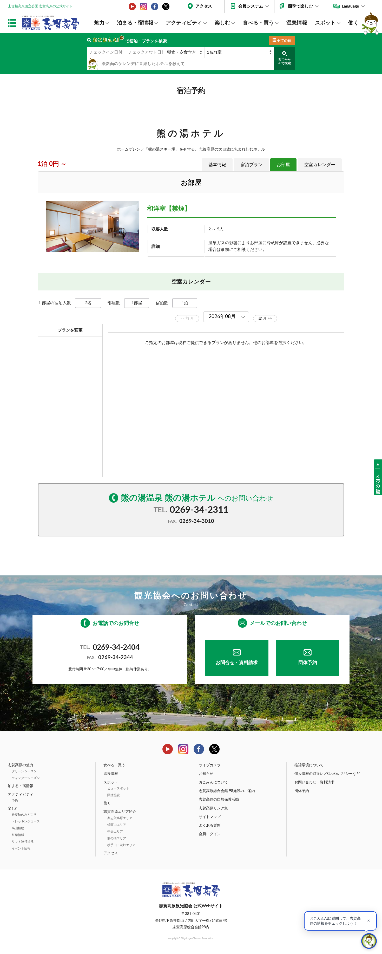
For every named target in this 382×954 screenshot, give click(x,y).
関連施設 (113, 795)
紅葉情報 (18, 834)
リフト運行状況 (23, 841)
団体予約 (307, 662)
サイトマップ (210, 817)
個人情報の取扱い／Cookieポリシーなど (327, 774)
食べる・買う (258, 22)
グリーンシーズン (24, 771)
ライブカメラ (210, 765)
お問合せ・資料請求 (237, 662)
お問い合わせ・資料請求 (314, 782)
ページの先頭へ (378, 481)
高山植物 (18, 828)
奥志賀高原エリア (119, 818)
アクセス (203, 6)
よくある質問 (210, 825)
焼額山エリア (116, 824)
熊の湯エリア (116, 838)
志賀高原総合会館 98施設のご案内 (227, 791)
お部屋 (283, 165)
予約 (15, 800)
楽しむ (222, 22)
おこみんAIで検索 (284, 61)
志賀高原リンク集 (213, 808)
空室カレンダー (319, 165)
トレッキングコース (26, 821)
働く (353, 22)
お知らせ (206, 774)
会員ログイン (210, 834)
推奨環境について (309, 765)
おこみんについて (213, 782)
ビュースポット (118, 788)
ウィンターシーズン (26, 778)
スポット (325, 22)
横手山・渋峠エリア (121, 845)
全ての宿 (284, 41)
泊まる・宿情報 (135, 22)
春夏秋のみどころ (24, 814)
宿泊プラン (251, 165)
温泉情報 (296, 22)
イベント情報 (21, 848)
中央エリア (115, 831)
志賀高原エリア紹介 (119, 812)
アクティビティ (184, 22)
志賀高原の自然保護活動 (219, 799)
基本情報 (217, 165)
